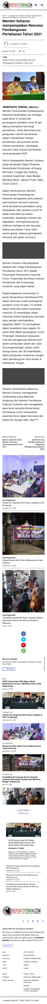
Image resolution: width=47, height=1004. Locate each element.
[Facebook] (23, 633)
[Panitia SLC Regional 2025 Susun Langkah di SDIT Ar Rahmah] (23, 731)
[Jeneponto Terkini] (7, 43)
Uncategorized (7, 712)
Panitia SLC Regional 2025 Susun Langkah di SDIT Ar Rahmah (22, 716)
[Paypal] (33, 921)
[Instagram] (28, 921)
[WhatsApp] (23, 650)
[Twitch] (38, 921)
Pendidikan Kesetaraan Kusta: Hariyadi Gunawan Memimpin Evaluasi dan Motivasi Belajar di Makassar (21, 779)
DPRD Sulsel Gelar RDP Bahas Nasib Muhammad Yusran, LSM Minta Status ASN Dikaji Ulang (21, 683)
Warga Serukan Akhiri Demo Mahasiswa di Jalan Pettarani (21, 747)
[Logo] (23, 910)
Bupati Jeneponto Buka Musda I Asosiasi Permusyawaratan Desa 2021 (12, 443)
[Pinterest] (23, 645)
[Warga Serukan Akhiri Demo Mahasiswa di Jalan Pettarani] (23, 762)
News (4, 679)
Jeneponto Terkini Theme (20, 1000)
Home (4, 16)
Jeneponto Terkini (16, 848)
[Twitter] (23, 639)
